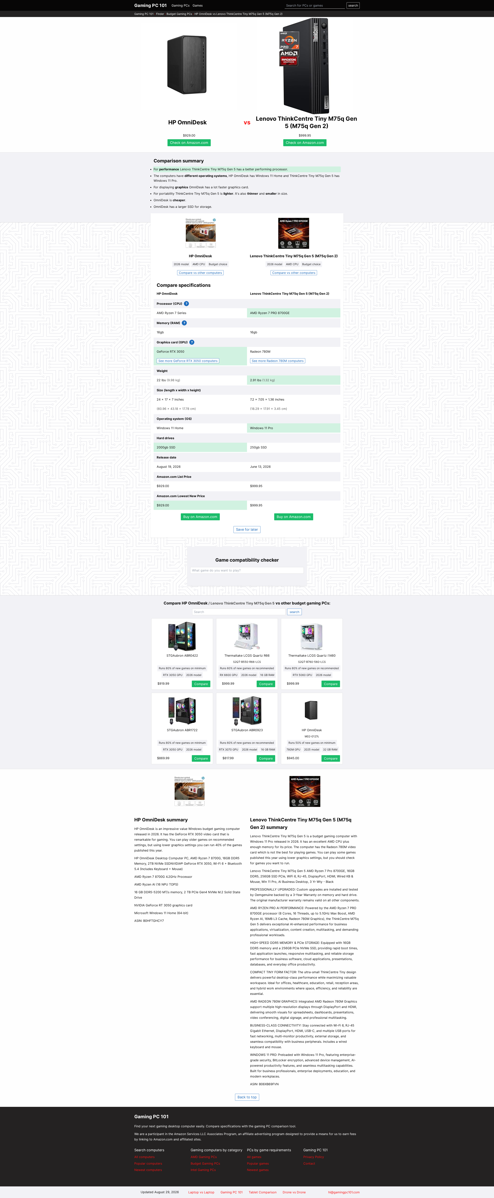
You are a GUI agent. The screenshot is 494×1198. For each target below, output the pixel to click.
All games (254, 1157)
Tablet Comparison (263, 1192)
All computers (144, 1157)
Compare (201, 684)
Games (198, 5)
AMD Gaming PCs (204, 1157)
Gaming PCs (180, 5)
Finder (160, 13)
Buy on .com (200, 517)
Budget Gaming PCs (179, 13)
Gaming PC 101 (144, 13)
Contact (309, 1163)
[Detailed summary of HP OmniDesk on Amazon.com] (189, 791)
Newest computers (148, 1170)
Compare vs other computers (200, 273)
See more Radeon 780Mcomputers (278, 361)
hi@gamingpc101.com (344, 1192)
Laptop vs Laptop (201, 1192)
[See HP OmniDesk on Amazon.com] (189, 66)
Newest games (258, 1170)
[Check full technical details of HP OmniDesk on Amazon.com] (200, 233)
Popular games (258, 1163)
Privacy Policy (313, 1157)
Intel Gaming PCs (203, 1170)
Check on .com (189, 143)
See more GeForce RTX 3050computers (187, 361)
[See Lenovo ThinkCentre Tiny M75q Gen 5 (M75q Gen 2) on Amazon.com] (305, 66)
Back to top (247, 1097)
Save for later (247, 529)
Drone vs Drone (294, 1192)
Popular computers (148, 1163)
